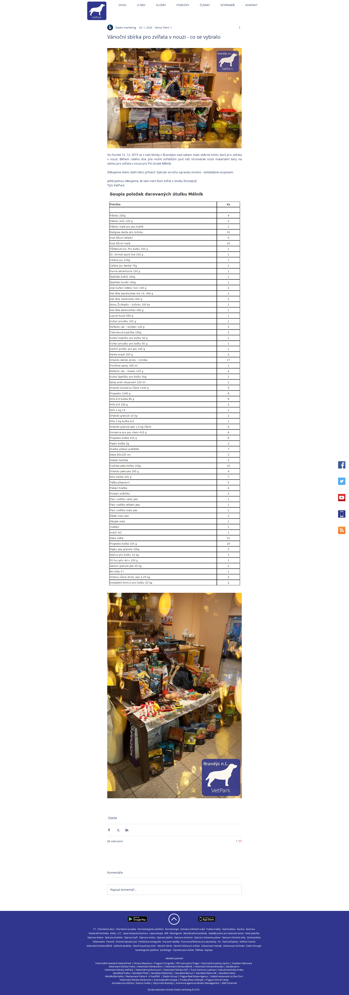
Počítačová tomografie (149, 941)
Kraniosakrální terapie (165, 979)
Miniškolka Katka (114, 976)
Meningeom (176, 933)
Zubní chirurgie (253, 945)
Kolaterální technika (99, 933)
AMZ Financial (229, 983)
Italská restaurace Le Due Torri (226, 976)
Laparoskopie (156, 933)
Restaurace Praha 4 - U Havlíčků (143, 976)
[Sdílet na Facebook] (109, 830)
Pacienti (110, 941)
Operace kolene (95, 937)
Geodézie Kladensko (162, 973)
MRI (166, 933)
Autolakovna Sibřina (123, 983)
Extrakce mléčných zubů (192, 929)
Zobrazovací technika (234, 945)
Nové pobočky (252, 933)
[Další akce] (239, 27)
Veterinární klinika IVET (175, 969)
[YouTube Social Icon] (341, 497)
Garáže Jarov (232, 966)
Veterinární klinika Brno (150, 966)
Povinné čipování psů (126, 941)
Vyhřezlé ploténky (122, 945)
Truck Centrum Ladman (203, 969)
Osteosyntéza (254, 937)
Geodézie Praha (121, 973)
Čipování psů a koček (183, 950)
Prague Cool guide (164, 963)
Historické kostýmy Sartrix (215, 963)
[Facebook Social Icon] (341, 465)
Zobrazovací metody (211, 945)
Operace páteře (165, 937)
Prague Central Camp (217, 979)
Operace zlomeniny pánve (207, 937)
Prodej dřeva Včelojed (191, 979)
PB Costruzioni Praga (187, 963)
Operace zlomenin (183, 937)
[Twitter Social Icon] (341, 481)
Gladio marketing (182, 989)
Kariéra (240, 929)
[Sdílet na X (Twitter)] (118, 830)
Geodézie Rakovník (206, 973)
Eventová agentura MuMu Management (197, 983)
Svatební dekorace (242, 963)
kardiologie (165, 950)
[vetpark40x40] (341, 514)
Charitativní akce (105, 929)
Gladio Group (170, 976)
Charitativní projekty (126, 929)
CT (94, 929)
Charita (112, 817)
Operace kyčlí (131, 937)
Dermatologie (172, 929)
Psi (219, 941)
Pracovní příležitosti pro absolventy (198, 941)
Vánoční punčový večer (144, 945)
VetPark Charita (247, 941)
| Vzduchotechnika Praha (229, 969)
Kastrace (250, 929)
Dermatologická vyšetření (151, 929)
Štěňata (199, 950)
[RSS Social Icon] (341, 530)
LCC (119, 933)
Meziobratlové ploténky (195, 933)
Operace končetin (114, 937)
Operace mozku (147, 937)
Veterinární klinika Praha (122, 966)
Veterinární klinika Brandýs (209, 966)
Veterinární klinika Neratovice (135, 979)
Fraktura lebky (213, 929)
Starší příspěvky (230, 941)
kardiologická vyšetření (147, 950)
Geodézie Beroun (184, 973)
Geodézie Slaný (227, 973)
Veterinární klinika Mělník (99, 945)
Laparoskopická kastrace (135, 933)
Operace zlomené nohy (233, 937)
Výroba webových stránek (160, 989)
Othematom (99, 941)
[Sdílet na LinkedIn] (127, 830)
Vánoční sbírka (164, 945)
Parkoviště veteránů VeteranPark (113, 963)
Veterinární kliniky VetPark (119, 969)
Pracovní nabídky (171, 941)
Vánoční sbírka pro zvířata (187, 945)
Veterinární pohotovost (148, 969)
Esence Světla (143, 983)
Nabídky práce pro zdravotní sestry (226, 933)
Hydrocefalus (229, 929)
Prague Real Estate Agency (194, 976)
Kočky (113, 933)
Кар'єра (208, 950)
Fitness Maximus (143, 963)
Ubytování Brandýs (163, 983)
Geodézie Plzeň (140, 973)
